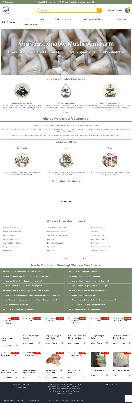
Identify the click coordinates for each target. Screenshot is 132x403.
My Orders (21, 400)
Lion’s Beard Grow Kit (99, 370)
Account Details (33, 400)
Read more (39, 377)
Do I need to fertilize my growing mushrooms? (89, 309)
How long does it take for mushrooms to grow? (24, 286)
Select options (17, 345)
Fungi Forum (121, 19)
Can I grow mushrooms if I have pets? (20, 309)
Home (26, 19)
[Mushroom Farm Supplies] (6, 10)
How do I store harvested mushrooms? (87, 276)
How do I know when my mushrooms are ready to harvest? (28, 290)
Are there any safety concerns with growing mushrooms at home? (31, 300)
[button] (33, 271)
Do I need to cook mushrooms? (17, 305)
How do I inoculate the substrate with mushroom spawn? (94, 300)
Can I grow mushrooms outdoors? (85, 271)
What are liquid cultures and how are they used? (90, 281)
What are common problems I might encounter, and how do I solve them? (34, 295)
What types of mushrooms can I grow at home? (24, 271)
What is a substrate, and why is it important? (89, 290)
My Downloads (9, 400)
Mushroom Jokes (30, 25)
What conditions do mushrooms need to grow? (24, 281)
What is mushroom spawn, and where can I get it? (91, 286)
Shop (42, 19)
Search (99, 10)
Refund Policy (21, 388)
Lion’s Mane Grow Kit (121, 370)
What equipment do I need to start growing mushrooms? (28, 276)
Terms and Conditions (21, 384)
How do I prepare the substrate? (84, 295)
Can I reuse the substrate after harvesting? (89, 305)
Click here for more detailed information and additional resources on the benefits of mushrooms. (66, 259)
